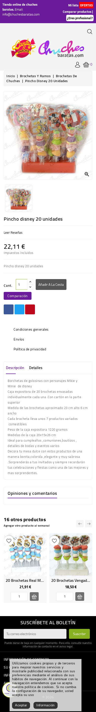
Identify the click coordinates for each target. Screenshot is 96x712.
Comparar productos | (78, 12)
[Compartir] (9, 309)
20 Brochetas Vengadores (72, 580)
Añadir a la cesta (51, 284)
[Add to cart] (34, 596)
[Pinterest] (30, 309)
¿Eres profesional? (80, 18)
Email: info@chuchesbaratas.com (21, 11)
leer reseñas (13, 232)
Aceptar (21, 705)
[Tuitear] (19, 309)
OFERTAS (86, 5)
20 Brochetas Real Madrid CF (30, 580)
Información (45, 705)
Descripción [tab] (15, 367)
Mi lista (73, 5)
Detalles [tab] (35, 367)
